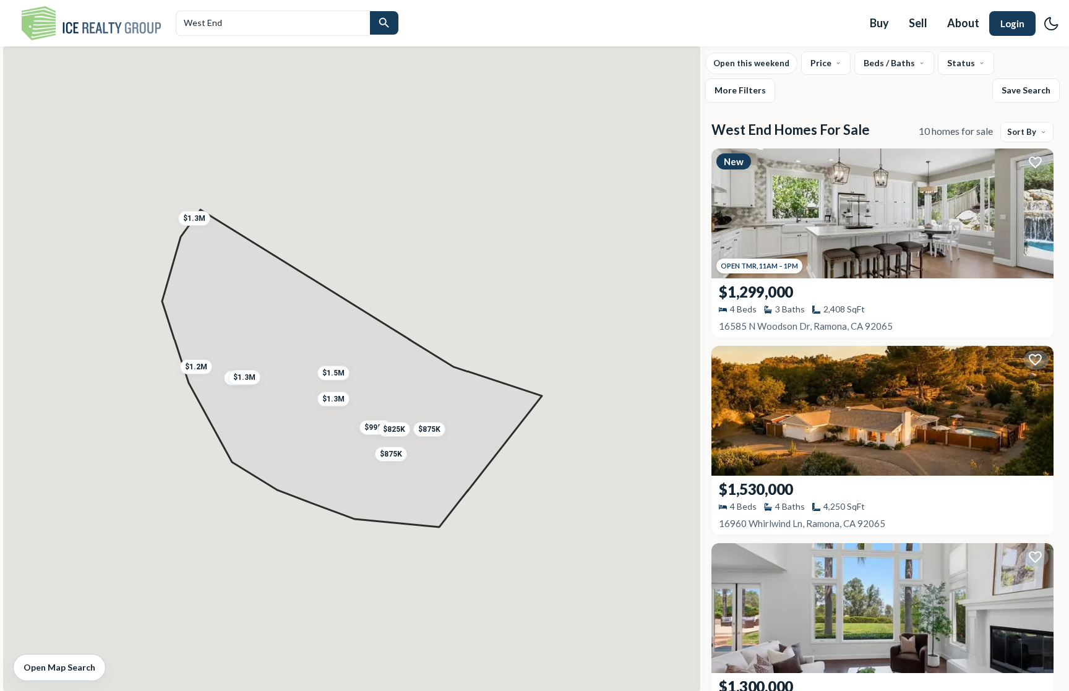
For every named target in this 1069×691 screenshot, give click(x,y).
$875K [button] (429, 429)
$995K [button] (375, 427)
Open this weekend (751, 63)
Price (820, 63)
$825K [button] (393, 429)
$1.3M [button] (244, 377)
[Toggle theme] (1051, 23)
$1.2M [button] (196, 367)
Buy (879, 23)
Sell (918, 23)
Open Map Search (59, 667)
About (963, 23)
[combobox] (273, 23)
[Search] (384, 23)
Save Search (1026, 90)
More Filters (740, 90)
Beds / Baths (889, 63)
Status (961, 63)
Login (1012, 23)
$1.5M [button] (333, 373)
